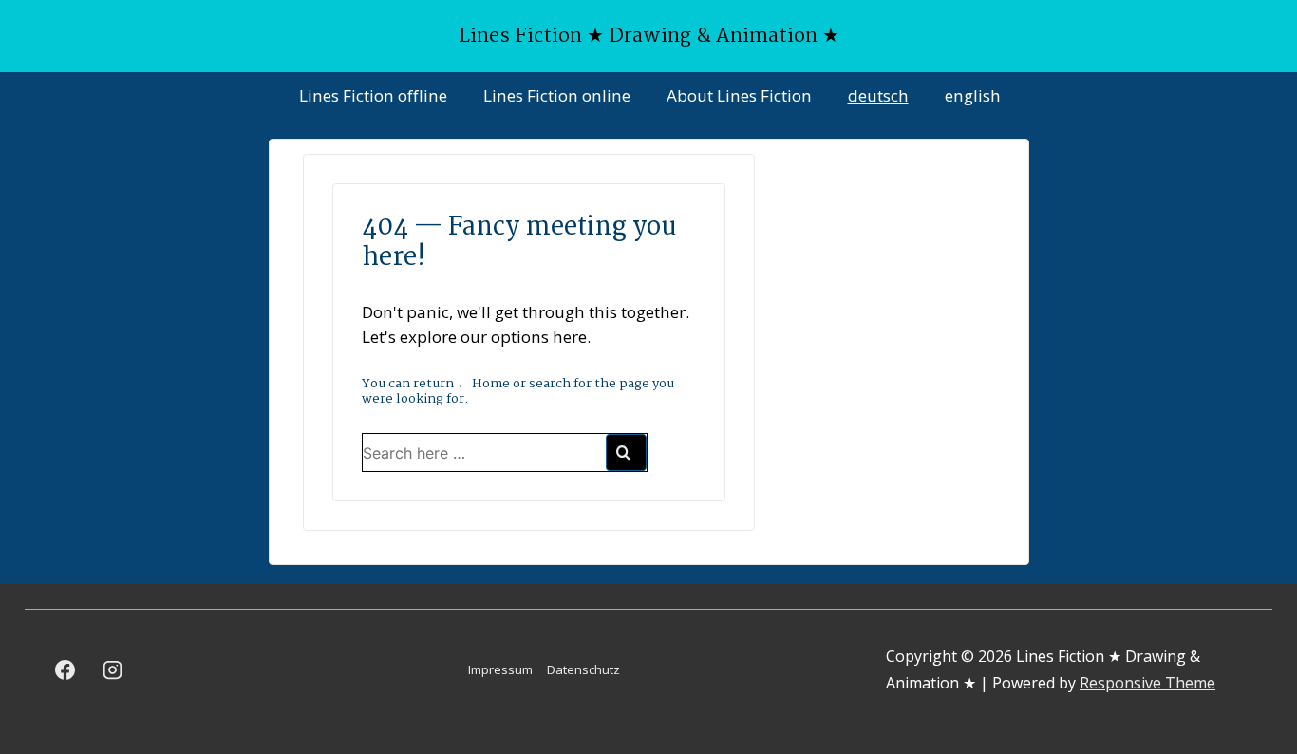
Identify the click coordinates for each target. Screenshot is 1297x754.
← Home (483, 383)
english (973, 95)
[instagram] (113, 669)
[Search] (626, 452)
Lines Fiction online (556, 95)
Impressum (500, 669)
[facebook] (65, 669)
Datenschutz (583, 669)
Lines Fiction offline (373, 95)
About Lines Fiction (739, 95)
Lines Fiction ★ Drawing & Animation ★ (649, 36)
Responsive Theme (1147, 682)
